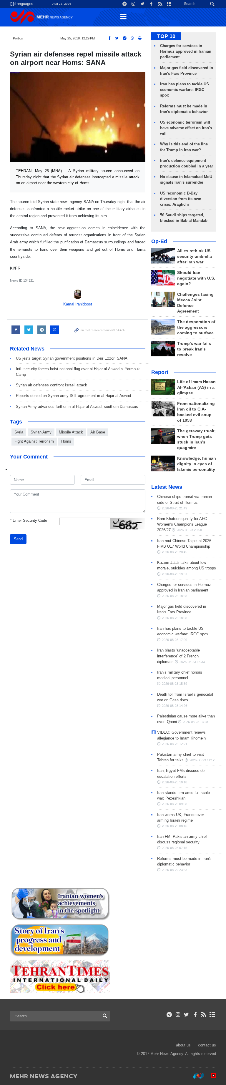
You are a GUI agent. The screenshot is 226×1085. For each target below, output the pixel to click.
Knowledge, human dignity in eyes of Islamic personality (196, 464)
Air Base (97, 432)
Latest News (166, 487)
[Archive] (212, 1015)
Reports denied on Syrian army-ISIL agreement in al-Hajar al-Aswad (73, 395)
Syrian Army (41, 432)
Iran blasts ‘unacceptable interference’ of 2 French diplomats (178, 656)
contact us (207, 1045)
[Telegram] (169, 1015)
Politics (18, 38)
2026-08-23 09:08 (174, 804)
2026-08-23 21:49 (174, 508)
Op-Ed (159, 241)
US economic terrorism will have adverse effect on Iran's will (186, 128)
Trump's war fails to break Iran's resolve (194, 349)
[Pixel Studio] (210, 1076)
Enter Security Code (28, 520)
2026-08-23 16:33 (192, 662)
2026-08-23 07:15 (174, 848)
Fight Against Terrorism (34, 441)
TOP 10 (166, 36)
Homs (66, 441)
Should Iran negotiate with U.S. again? (196, 278)
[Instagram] (178, 1015)
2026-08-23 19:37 (174, 574)
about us (183, 1045)
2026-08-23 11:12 (202, 760)
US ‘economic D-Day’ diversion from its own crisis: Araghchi (180, 199)
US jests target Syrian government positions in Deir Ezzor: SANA (71, 358)
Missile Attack (71, 432)
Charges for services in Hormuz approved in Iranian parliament (185, 51)
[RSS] (203, 1015)
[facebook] (195, 1015)
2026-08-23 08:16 (174, 826)
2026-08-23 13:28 (195, 722)
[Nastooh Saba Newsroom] (195, 1076)
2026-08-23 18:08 (174, 618)
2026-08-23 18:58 (174, 596)
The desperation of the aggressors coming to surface (196, 327)
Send (18, 539)
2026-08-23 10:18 (174, 782)
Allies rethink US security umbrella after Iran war (194, 256)
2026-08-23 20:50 (189, 530)
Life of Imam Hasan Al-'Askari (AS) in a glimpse (196, 387)
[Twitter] (186, 1015)
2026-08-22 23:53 (174, 870)
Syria (18, 432)
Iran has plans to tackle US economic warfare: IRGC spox (184, 89)
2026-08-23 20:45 (174, 552)
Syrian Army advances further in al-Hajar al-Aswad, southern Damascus (77, 406)
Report (159, 372)
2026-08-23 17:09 (174, 640)
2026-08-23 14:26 (174, 705)
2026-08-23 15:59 (174, 683)
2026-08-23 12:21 (174, 744)
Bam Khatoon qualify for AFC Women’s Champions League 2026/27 (182, 524)
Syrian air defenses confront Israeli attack (51, 385)
